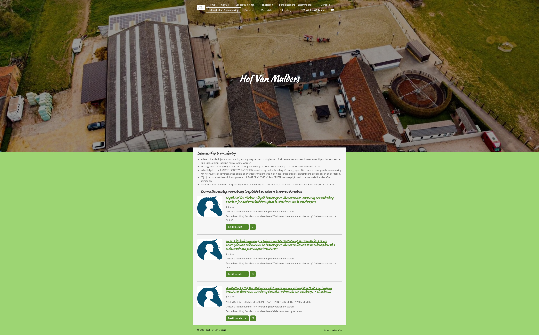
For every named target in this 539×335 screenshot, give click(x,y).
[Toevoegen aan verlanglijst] (253, 227)
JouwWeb (338, 330)
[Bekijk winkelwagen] (332, 10)
